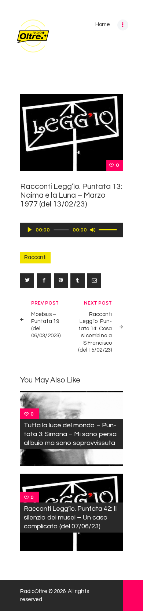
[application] (71, 230)
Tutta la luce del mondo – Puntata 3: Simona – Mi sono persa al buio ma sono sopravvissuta (70, 433)
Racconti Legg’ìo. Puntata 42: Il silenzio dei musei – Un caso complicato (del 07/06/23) (70, 517)
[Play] (29, 229)
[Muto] (92, 229)
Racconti (35, 257)
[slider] (109, 229)
